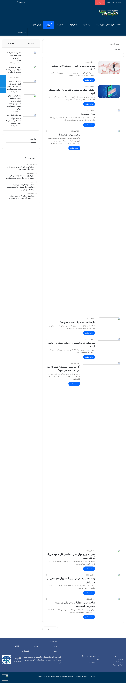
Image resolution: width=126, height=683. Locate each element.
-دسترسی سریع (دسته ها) (90, 656)
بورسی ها (100, 24)
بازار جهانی (72, 24)
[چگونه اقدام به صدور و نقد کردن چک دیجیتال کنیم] (109, 91)
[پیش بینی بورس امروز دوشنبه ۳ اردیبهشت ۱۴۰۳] (109, 67)
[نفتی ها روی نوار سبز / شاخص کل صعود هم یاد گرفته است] (109, 556)
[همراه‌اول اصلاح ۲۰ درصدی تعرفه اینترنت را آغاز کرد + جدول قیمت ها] (29, 118)
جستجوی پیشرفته (93, 662)
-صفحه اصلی (119, 656)
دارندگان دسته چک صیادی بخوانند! (77, 322)
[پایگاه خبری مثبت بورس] (111, 13)
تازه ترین (30, 43)
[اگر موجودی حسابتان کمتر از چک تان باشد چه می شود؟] (101, 454)
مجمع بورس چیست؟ (69, 134)
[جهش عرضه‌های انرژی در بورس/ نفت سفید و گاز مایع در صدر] (29, 70)
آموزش (49, 24)
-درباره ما (121, 659)
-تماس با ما (120, 662)
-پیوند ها (96, 659)
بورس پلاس (37, 24)
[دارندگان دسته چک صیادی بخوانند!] (109, 323)
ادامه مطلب (89, 80)
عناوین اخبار (111, 24)
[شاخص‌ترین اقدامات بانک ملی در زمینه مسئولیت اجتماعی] (109, 604)
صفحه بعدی (52, 629)
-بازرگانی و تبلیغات (118, 665)
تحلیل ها (60, 24)
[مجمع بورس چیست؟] (101, 222)
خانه (119, 24)
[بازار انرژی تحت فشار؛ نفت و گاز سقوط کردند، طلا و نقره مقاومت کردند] (29, 84)
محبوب (11, 43)
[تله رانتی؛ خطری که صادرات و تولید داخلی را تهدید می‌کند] (29, 56)
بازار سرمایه (86, 24)
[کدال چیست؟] (109, 115)
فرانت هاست (42, 676)
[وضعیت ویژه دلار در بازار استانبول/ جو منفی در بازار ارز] (109, 580)
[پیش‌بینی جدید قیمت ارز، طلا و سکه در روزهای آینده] (109, 344)
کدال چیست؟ (88, 114)
